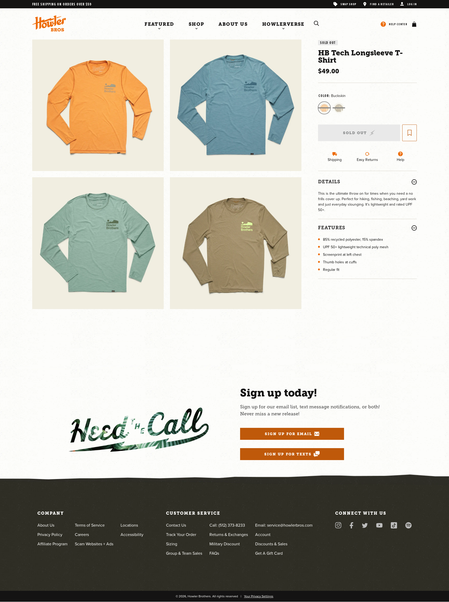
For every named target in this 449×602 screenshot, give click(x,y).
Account (262, 535)
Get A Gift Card (269, 553)
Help (400, 159)
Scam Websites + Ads (94, 544)
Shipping (335, 159)
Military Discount (224, 544)
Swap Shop (348, 4)
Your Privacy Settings (258, 596)
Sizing (171, 544)
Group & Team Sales (184, 553)
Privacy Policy (49, 535)
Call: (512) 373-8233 (227, 525)
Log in (412, 4)
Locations (129, 525)
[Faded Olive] (339, 108)
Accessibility (132, 535)
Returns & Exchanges (228, 535)
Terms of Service (90, 525)
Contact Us (176, 525)
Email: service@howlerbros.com (284, 525)
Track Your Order (181, 535)
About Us (45, 525)
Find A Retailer (382, 4)
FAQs (214, 553)
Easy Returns (367, 159)
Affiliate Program (52, 544)
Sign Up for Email (288, 434)
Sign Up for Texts (288, 454)
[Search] (316, 23)
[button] (413, 24)
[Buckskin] (324, 108)
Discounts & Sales (271, 544)
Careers (82, 535)
